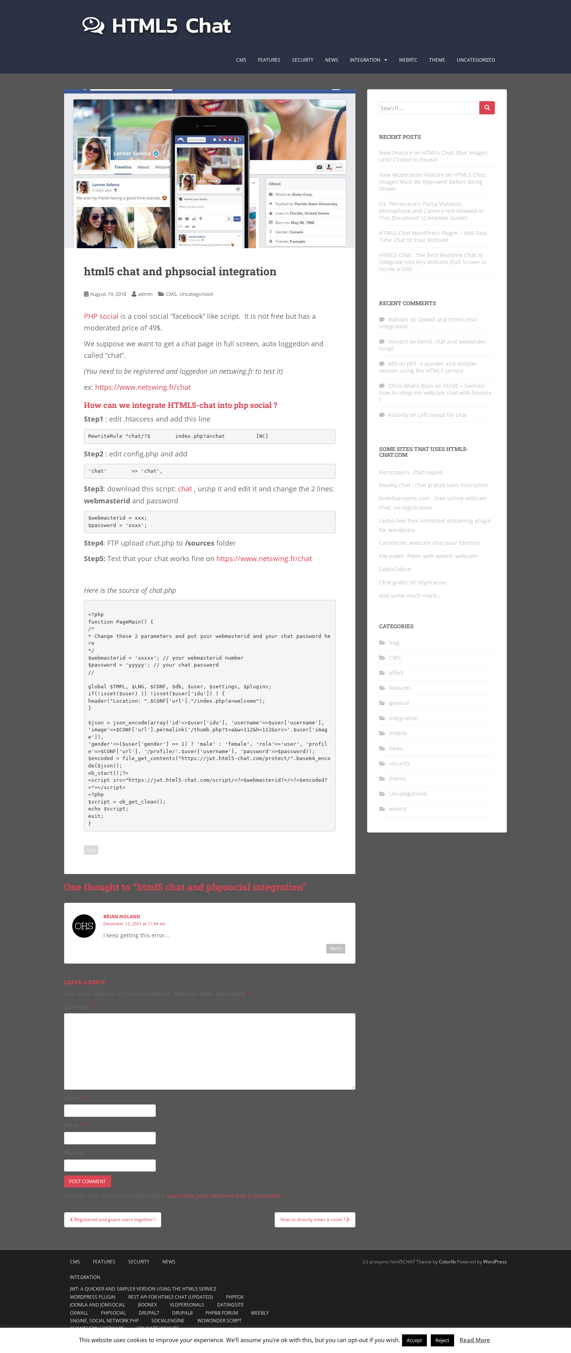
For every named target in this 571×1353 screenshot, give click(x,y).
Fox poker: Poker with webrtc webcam (428, 556)
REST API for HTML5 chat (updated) (170, 1297)
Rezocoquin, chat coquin (411, 472)
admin (145, 293)
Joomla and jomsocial (97, 1304)
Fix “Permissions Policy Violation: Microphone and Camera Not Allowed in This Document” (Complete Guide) (431, 210)
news (396, 748)
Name (74, 1098)
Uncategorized (476, 60)
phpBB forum (221, 1313)
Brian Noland (121, 916)
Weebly (260, 1313)
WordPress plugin (92, 1297)
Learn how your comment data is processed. (224, 1195)
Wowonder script (219, 1320)
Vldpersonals (187, 1304)
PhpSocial (113, 1313)
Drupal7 (149, 1313)
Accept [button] (414, 1340)
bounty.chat (394, 485)
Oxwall (79, 1313)
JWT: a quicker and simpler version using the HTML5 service (428, 367)
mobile (398, 733)
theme (397, 778)
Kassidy (398, 414)
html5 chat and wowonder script (432, 345)
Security (302, 60)
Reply (335, 948)
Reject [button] (442, 1340)
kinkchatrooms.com (404, 498)
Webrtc (408, 60)
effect (396, 672)
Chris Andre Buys (410, 385)
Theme (437, 60)
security (399, 763)
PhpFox (235, 1297)
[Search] (487, 107)
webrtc (398, 808)
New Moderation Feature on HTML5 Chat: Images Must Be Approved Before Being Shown (433, 181)
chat (185, 488)
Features (269, 60)
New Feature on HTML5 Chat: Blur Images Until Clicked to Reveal (433, 156)
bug (394, 642)
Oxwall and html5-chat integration (428, 323)
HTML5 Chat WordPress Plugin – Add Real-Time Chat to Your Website (434, 236)
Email (73, 1125)
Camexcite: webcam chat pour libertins (430, 542)
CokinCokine (395, 569)
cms (91, 850)
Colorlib (447, 1261)
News (331, 60)
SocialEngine (168, 1320)
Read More (475, 1340)
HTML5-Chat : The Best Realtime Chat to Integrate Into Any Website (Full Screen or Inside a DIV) (433, 262)
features (400, 687)
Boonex (147, 1304)
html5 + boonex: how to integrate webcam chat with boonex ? (435, 392)
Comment (79, 1006)
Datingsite (230, 1304)
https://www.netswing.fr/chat (143, 387)
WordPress (495, 1261)
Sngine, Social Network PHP (104, 1320)
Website (74, 1152)
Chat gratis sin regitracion (413, 582)
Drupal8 (182, 1313)
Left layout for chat (442, 414)
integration (365, 60)
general (399, 703)
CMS (241, 60)
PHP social (101, 316)
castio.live (392, 520)
